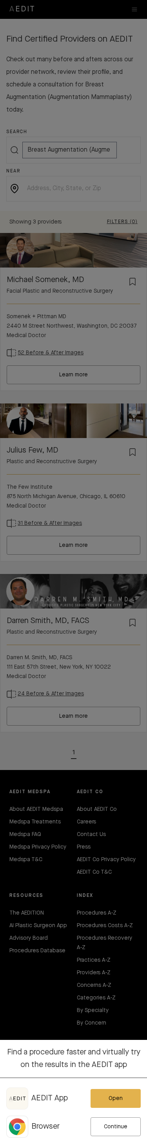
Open (116, 1098)
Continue (115, 1126)
